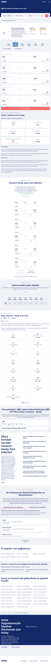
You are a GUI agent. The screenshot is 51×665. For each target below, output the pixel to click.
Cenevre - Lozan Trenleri (7, 604)
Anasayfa (3, 613)
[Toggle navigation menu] (49, 2)
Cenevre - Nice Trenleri (6, 601)
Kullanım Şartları (33, 661)
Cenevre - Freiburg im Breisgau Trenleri (11, 557)
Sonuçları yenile (24, 196)
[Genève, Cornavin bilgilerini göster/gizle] (48, 535)
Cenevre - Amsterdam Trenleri (24, 589)
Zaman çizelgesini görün (13, 143)
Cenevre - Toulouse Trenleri (8, 595)
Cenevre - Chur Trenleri (23, 554)
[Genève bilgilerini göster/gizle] (48, 521)
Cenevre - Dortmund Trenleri (41, 604)
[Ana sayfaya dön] (4, 2)
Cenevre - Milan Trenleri (7, 589)
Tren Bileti (9, 613)
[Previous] (5, 299)
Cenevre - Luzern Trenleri (40, 601)
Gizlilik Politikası (44, 661)
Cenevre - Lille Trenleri (6, 598)
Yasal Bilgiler (24, 661)
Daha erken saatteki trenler (20, 271)
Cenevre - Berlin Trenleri (40, 586)
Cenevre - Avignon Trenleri (7, 554)
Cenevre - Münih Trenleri (40, 589)
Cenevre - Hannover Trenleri (24, 592)
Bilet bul (13, 126)
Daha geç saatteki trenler (31, 271)
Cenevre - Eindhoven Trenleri (41, 598)
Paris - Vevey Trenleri (22, 607)
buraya (35, 276)
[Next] (47, 44)
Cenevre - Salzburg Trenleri (24, 595)
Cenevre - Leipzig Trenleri (7, 607)
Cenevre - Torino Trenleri (40, 592)
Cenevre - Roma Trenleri (23, 586)
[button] (31, 15)
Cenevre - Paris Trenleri (23, 557)
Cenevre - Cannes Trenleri (23, 604)
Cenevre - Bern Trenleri (39, 554)
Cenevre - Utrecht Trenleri (23, 598)
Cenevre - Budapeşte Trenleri (24, 601)
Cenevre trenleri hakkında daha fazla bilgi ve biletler (37, 570)
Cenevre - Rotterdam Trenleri (8, 592)
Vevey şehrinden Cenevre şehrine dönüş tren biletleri (13, 570)
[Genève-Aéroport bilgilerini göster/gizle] (48, 529)
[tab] (7, 48)
